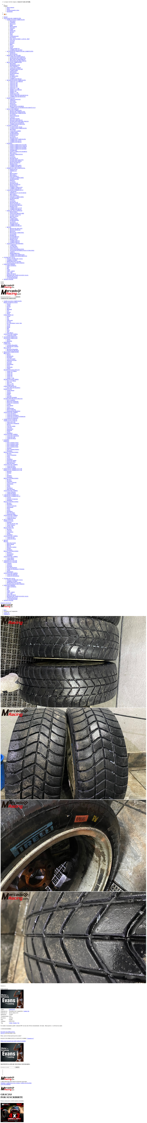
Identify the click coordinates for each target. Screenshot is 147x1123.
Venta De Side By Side (12, 523)
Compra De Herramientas (13, 575)
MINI (11, 44)
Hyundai (9, 321)
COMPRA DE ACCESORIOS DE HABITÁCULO (23, 107)
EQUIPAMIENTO (14, 236)
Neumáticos (9, 433)
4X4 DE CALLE (14, 216)
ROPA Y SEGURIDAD (13, 109)
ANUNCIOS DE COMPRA (11, 334)
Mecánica (9, 479)
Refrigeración (10, 356)
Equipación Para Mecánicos (13, 411)
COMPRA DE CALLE (15, 140)
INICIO (6, 17)
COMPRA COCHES (12, 260)
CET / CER (9, 272)
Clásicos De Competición (13, 423)
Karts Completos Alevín (12, 442)
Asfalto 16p (9, 375)
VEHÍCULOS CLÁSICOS (10, 419)
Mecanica (9, 453)
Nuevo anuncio (10, 7)
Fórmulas (9, 472)
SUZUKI (12, 41)
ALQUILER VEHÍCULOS (10, 337)
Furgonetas (9, 566)
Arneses (9, 391)
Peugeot (9, 304)
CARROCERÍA (14, 70)
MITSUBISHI (13, 26)
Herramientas (10, 571)
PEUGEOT (13, 21)
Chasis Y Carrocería (11, 482)
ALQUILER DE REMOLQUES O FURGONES (22, 250)
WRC (8, 267)
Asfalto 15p (9, 374)
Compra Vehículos (11, 492)
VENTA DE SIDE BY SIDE (17, 213)
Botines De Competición (13, 402)
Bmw (8, 308)
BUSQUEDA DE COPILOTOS (18, 58)
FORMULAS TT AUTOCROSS (18, 192)
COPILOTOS (7, 343)
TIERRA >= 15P (14, 92)
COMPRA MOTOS (15, 241)
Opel (8, 319)
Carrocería (9, 361)
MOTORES (13, 63)
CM (11, 172)
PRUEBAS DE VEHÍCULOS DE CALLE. (17, 275)
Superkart (9, 448)
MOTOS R (12, 231)
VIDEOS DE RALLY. (12, 276)
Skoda (8, 313)
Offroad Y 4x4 (10, 385)
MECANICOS (7, 347)
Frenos (8, 365)
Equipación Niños (11, 461)
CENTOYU (12, 1009)
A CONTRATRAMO (12, 278)
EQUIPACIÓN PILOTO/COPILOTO (13, 398)
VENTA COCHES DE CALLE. (15, 258)
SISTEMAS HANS (15, 118)
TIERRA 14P (13, 91)
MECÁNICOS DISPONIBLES (17, 59)
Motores (9, 354)
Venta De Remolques (12, 567)
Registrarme (10, 11)
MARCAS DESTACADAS (11, 302)
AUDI (11, 47)
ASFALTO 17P (14, 87)
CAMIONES (13, 245)
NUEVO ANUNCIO (6, 603)
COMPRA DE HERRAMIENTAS (18, 256)
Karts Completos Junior (12, 445)
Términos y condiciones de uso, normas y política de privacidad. (16, 1083)
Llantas (8, 368)
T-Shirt (10, 1023)
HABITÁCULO (11, 98)
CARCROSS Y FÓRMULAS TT (15, 190)
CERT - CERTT (11, 271)
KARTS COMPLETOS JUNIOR (18, 147)
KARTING (9, 143)
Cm (7, 474)
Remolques (9, 451)
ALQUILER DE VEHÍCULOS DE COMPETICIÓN (20, 51)
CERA (8, 269)
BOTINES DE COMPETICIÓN (18, 113)
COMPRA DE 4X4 (14, 224)
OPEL (11, 34)
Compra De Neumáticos (12, 415)
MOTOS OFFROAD (15, 230)
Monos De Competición (12, 401)
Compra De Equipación (12, 418)
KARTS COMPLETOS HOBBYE (18, 151)
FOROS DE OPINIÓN (9, 264)
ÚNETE (17, 1067)
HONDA (12, 43)
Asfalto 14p (9, 372)
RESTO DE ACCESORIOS (17, 106)
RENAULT (13, 23)
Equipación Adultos (11, 460)
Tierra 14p (9, 382)
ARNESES (12, 100)
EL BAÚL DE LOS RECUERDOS (15, 262)
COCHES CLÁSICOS (12, 125)
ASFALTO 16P (14, 85)
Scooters (9, 548)
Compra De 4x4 (11, 537)
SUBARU (12, 28)
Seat (8, 317)
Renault (8, 306)
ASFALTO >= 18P (14, 88)
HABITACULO (8, 389)
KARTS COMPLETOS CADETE (18, 146)
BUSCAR (18, 296)
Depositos (9, 363)
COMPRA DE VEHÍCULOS (17, 254)
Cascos (8, 407)
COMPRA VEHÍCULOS (16, 187)
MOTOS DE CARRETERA (17, 232)
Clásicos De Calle (11, 422)
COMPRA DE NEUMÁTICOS (17, 96)
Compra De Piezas (11, 413)
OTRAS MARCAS (15, 48)
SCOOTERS (13, 234)
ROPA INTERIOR (14, 116)
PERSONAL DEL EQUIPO (14, 55)
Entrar (8, 8)
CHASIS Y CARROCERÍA (17, 177)
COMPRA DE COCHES (16, 50)
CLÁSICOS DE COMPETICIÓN (18, 128)
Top (18, 1023)
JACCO (3, 1033)
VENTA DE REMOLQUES (17, 249)
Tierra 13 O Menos (11, 380)
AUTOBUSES (13, 246)
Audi (8, 331)
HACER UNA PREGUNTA (8, 1032)
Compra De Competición (13, 435)
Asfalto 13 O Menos (12, 371)
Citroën (8, 305)
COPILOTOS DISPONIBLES (17, 56)
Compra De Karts (11, 466)
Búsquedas (9, 341)
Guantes (9, 404)
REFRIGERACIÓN (15, 65)
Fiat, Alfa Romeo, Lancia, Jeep (14, 323)
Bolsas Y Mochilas (11, 409)
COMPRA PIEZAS (15, 242)
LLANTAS (12, 77)
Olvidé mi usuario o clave (13, 10)
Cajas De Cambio (11, 358)
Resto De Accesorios (12, 397)
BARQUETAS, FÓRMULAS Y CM (13, 468)
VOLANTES (13, 102)
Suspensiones (10, 364)
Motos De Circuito (11, 543)
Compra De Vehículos (12, 574)
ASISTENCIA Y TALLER (10, 560)
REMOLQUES (13, 164)
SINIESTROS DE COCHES (14, 261)
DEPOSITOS (13, 72)
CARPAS (12, 251)
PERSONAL (7, 342)
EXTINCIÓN (13, 105)
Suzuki (8, 326)
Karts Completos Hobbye (13, 449)
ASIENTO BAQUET (15, 99)
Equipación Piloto (11, 514)
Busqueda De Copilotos (12, 346)
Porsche (9, 312)
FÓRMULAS (13, 170)
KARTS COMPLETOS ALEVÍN (18, 144)
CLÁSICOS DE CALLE (16, 127)
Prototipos (9, 475)
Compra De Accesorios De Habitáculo (16, 416)
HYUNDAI (13, 37)
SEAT (11, 33)
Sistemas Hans (10, 408)
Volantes (9, 393)
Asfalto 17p (9, 376)
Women (15, 1023)
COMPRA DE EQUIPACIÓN (17, 124)
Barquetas (9, 471)
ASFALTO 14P (14, 83)
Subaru (8, 316)
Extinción (9, 396)
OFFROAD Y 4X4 (14, 94)
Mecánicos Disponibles (12, 349)
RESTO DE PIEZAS (15, 162)
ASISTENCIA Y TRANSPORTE (15, 243)
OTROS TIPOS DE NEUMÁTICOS (19, 95)
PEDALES (12, 103)
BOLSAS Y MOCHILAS (16, 120)
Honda (8, 327)
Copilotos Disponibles (12, 345)
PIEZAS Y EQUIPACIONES (11, 452)
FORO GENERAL (11, 265)
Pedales (8, 394)
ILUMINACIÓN (14, 76)
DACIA (12, 45)
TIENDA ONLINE (8, 279)
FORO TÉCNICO (11, 273)
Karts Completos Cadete (13, 444)
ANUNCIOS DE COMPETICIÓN (12, 18)
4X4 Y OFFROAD (8, 519)
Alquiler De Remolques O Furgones (15, 569)
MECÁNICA (13, 175)
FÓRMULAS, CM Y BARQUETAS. (16, 168)
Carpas (8, 570)
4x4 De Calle (10, 526)
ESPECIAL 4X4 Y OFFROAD (14, 210)
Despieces (9, 552)
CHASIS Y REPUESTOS (16, 154)
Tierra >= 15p (10, 383)
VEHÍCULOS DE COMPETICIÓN (16, 19)
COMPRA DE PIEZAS (16, 78)
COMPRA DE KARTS (15, 165)
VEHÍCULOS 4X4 (8, 521)
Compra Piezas (10, 559)
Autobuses (9, 565)
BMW (11, 25)
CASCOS (12, 117)
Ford (8, 310)
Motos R (9, 545)
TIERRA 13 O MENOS (16, 89)
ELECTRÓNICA (14, 66)
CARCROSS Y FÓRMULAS (11, 494)
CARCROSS (13, 191)
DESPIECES (13, 235)
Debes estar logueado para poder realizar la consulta (13, 1041)
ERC (8, 268)
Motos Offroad (10, 544)
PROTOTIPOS (13, 173)
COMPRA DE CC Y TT (16, 208)
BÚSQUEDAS (13, 54)
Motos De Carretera (11, 547)
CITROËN (12, 22)
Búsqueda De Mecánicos (13, 350)
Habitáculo (9, 430)
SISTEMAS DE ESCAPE (16, 69)
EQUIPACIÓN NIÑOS (16, 161)
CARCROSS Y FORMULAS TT (12, 496)
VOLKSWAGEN (14, 36)
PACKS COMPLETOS (16, 110)
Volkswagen (10, 320)
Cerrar (5, 6)
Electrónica (9, 357)
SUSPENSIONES (14, 73)
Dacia (8, 330)
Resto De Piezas (11, 463)
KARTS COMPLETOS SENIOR (18, 148)
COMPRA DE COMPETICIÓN (18, 139)
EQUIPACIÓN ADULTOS (16, 159)
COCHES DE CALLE (9, 257)
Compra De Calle (11, 437)
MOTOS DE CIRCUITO (16, 228)
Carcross (9, 497)
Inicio (5, 610)
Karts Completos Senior (12, 446)
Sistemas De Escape (11, 360)
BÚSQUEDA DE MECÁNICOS (18, 61)
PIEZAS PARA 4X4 (9, 527)
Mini (8, 328)
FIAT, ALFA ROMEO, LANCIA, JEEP (19, 39)
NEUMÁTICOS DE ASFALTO (12, 369)
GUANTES (13, 114)
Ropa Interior (10, 405)
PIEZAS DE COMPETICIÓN (14, 62)
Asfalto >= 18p (10, 378)
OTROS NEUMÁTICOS (10, 386)
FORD (11, 29)
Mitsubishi (9, 309)
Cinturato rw (7, 614)
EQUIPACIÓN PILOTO (16, 205)
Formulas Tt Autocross (12, 499)
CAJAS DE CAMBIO (15, 67)
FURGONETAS (14, 247)
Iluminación (9, 367)
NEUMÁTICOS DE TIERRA (11, 379)
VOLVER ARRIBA (6, 1084)
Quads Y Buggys (11, 525)
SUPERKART (13, 150)
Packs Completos (11, 400)
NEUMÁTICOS (14, 137)
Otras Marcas (10, 332)
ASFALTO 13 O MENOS (16, 81)
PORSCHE (12, 30)
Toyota (8, 324)
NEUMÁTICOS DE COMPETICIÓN (16, 80)
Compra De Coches (11, 335)
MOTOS (9, 227)
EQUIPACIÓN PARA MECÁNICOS (19, 121)
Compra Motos (10, 558)
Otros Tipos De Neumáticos (13, 387)
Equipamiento (10, 554)
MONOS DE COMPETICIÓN (17, 111)
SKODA (12, 32)
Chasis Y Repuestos (11, 455)
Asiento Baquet (10, 390)
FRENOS (12, 74)
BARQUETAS (13, 169)
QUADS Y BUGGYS (15, 214)
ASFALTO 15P (14, 84)
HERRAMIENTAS (15, 253)
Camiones (9, 563)
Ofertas (8, 339)
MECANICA (13, 153)
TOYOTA (12, 40)
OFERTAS (12, 52)
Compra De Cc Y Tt (12, 516)
